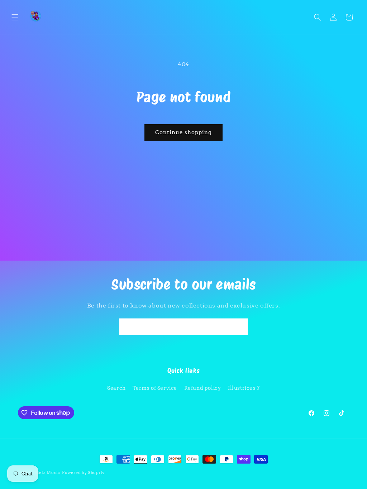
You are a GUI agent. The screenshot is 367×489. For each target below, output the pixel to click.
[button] (15, 17)
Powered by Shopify (83, 472)
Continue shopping (183, 132)
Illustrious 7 (244, 388)
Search (116, 388)
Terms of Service (155, 388)
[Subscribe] (240, 326)
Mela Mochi (48, 472)
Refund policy (202, 388)
